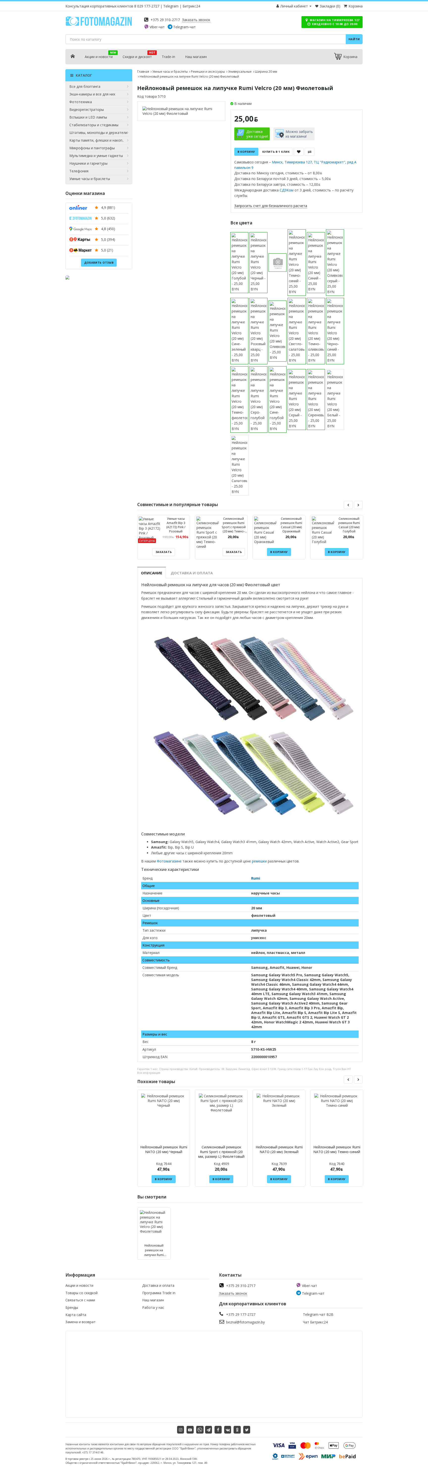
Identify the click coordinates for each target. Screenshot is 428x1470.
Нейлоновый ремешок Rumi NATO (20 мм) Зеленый (279, 1149)
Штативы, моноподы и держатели (98, 132)
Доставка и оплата (192, 572)
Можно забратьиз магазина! (299, 134)
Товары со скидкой (81, 1292)
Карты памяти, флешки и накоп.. (96, 140)
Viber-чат (157, 27)
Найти (354, 39)
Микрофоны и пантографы (92, 148)
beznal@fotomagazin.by (245, 1322)
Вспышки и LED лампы (88, 117)
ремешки (259, 861)
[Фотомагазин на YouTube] (190, 1430)
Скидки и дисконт (137, 56)
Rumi (255, 878)
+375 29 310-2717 (165, 19)
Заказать (164, 552)
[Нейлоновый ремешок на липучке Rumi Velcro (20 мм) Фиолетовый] (181, 111)
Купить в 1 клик (276, 151)
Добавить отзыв (99, 262)
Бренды (71, 1307)
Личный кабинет (294, 6)
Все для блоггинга (84, 86)
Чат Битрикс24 (315, 1322)
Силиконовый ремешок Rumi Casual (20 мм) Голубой (349, 525)
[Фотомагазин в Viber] (200, 1430)
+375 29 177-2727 (240, 1314)
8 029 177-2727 (146, 6)
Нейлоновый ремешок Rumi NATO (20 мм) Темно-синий (336, 1149)
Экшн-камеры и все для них (92, 94)
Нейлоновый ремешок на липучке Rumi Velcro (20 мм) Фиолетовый (154, 1254)
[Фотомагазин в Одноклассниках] (237, 1430)
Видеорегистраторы (86, 109)
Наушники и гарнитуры (88, 163)
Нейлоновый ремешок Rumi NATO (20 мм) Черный (163, 1149)
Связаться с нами (80, 1300)
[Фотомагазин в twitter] (246, 1430)
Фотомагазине (169, 861)
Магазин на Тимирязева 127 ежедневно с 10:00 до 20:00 (334, 22)
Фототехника (80, 101)
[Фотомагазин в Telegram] (208, 1430)
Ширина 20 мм (266, 71)
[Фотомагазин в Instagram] (180, 1430)
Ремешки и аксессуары (208, 71)
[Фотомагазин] (98, 25)
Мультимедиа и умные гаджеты (96, 155)
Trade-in (168, 56)
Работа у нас (153, 1307)
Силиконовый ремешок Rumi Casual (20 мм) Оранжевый (291, 525)
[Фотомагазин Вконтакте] (227, 1430)
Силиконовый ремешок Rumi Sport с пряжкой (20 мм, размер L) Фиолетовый (221, 1152)
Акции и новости (99, 56)
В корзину (246, 151)
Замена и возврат (80, 1321)
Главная (143, 71)
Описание (151, 572)
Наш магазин (196, 56)
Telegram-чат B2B (318, 1314)
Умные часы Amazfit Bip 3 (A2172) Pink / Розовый (176, 525)
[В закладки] (299, 152)
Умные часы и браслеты (89, 178)
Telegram (171, 6)
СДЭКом (287, 190)
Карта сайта (75, 1314)
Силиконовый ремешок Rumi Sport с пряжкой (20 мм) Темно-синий (234, 527)
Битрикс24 (191, 6)
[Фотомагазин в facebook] (218, 1430)
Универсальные (240, 71)
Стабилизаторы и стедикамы (93, 124)
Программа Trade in (158, 1292)
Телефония (78, 171)
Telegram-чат (184, 27)
